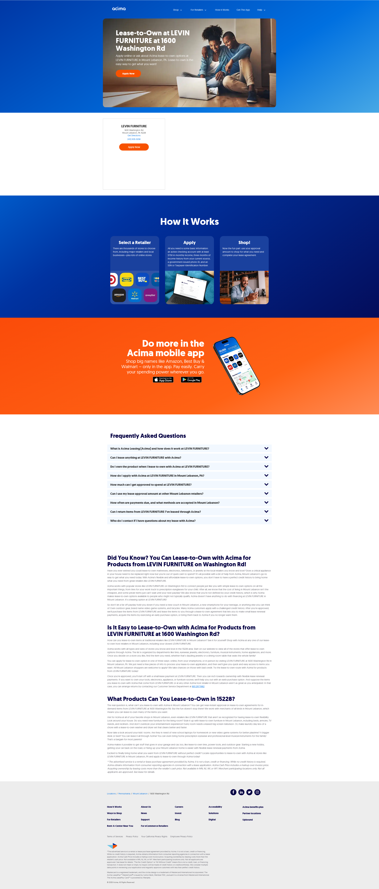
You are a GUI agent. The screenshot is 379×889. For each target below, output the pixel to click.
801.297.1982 (198, 686)
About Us (146, 806)
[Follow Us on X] (248, 794)
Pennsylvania (124, 793)
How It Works (114, 806)
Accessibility (215, 806)
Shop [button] (176, 9)
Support (145, 819)
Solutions (214, 813)
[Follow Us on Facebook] (232, 794)
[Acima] (112, 846)
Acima (119, 10)
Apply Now (128, 73)
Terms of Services (115, 836)
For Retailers (114, 819)
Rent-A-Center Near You (120, 825)
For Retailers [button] (197, 9)
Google (193, 380)
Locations (111, 793)
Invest (178, 813)
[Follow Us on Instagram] (256, 794)
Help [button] (260, 9)
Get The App (243, 9)
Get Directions (134, 135)
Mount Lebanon (140, 793)
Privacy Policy (132, 836)
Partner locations (252, 813)
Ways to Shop (114, 813)
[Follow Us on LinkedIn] (240, 794)
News (144, 813)
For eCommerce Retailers (154, 825)
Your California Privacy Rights (154, 836)
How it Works (222, 9)
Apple (164, 380)
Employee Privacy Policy (181, 836)
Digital (212, 819)
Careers (179, 806)
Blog (177, 819)
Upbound (248, 819)
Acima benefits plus (253, 807)
